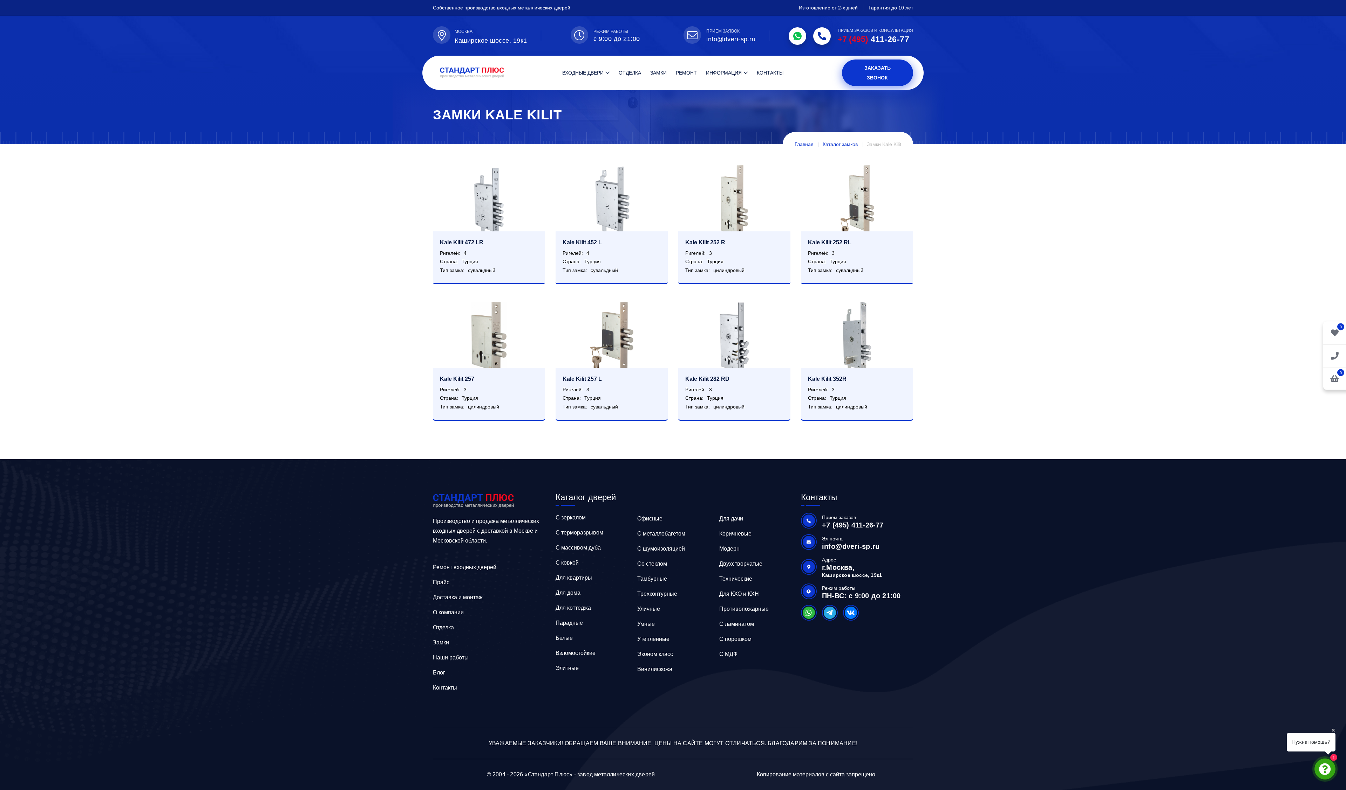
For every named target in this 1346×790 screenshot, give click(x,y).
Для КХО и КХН (739, 594)
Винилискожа (654, 669)
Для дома (568, 593)
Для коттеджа (573, 608)
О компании (448, 612)
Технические (735, 579)
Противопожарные (744, 609)
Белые (564, 638)
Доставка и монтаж (458, 597)
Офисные (649, 519)
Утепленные (653, 639)
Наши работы (451, 657)
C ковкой (567, 563)
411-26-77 (873, 39)
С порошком (735, 639)
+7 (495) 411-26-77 (853, 525)
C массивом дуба (578, 548)
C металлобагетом (661, 534)
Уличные (648, 609)
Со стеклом (652, 564)
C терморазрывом (579, 533)
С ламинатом (736, 624)
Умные (646, 624)
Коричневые (735, 534)
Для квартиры (574, 578)
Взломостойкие (576, 653)
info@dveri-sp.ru (730, 39)
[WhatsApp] (797, 36)
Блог (439, 673)
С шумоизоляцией (661, 549)
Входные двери (583, 73)
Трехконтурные (657, 594)
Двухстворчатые (740, 564)
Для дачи (731, 519)
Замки (658, 73)
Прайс (441, 582)
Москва (464, 31)
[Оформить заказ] (1334, 355)
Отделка (630, 73)
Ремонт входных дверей (464, 567)
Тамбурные (652, 579)
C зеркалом (571, 517)
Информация (724, 73)
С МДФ (728, 654)
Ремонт (686, 73)
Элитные (567, 668)
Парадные (569, 623)
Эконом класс (655, 654)
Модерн (729, 549)
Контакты (770, 73)
